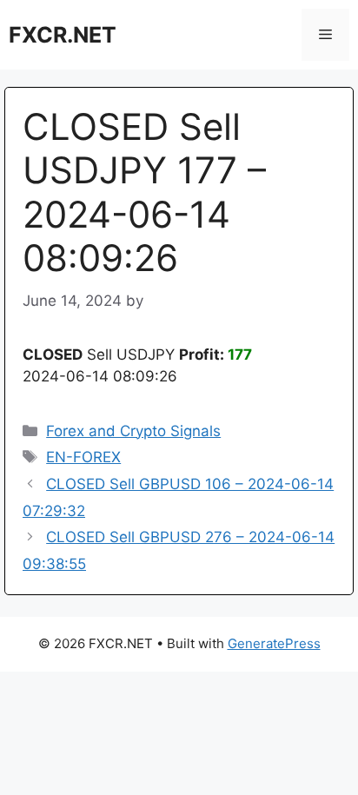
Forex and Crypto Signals (133, 431)
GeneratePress (274, 643)
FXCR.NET (62, 35)
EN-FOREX (83, 457)
